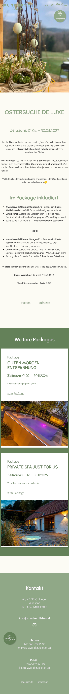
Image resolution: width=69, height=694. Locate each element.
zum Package (15, 394)
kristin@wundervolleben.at (34, 667)
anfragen (44, 303)
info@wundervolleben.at (34, 618)
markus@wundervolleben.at (34, 647)
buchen (25, 303)
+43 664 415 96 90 (34, 644)
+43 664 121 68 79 (34, 664)
